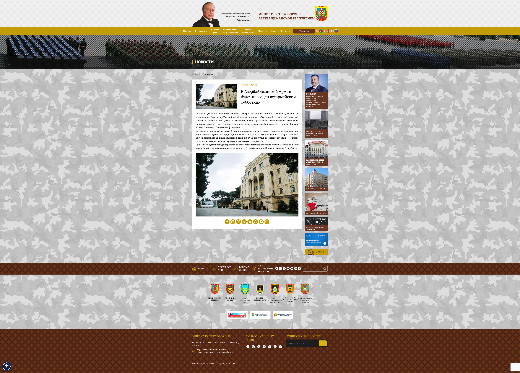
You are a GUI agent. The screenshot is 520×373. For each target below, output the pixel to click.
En (325, 31)
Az (317, 31)
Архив (274, 31)
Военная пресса (215, 31)
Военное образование (248, 31)
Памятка (262, 31)
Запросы (305, 31)
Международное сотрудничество (230, 31)
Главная (196, 74)
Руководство (201, 31)
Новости (187, 31)
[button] (7, 366)
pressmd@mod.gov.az (224, 352)
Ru (332, 31)
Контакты (285, 31)
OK (322, 343)
